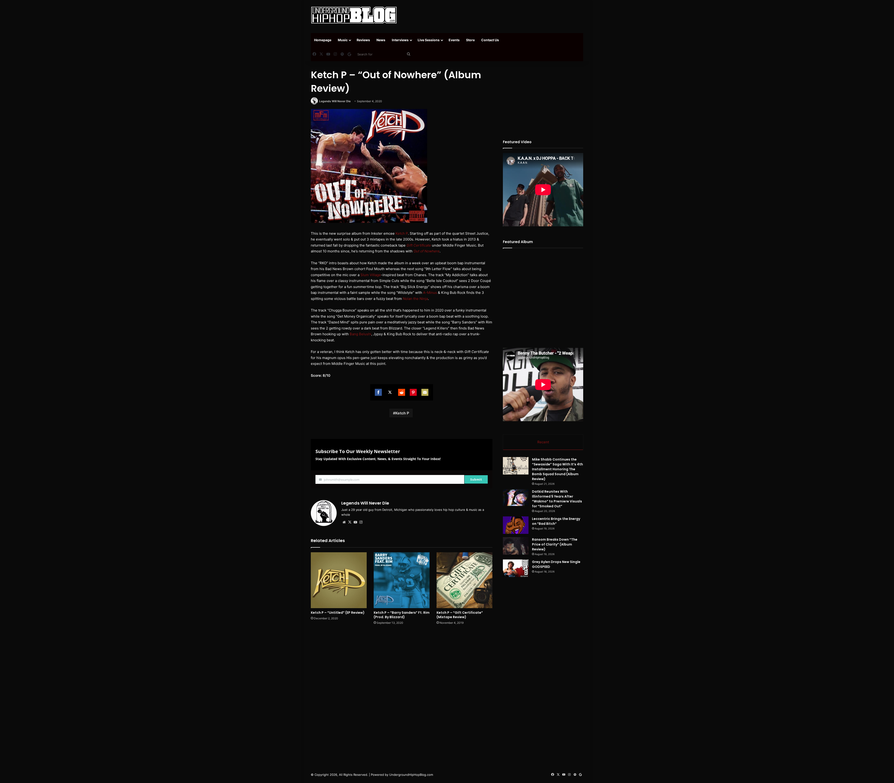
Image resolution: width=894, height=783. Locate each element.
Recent (543, 442)
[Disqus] (401, 695)
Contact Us (490, 40)
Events (454, 40)
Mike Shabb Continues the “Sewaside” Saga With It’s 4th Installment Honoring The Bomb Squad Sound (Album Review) (557, 469)
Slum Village (370, 275)
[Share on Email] (424, 392)
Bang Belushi (360, 334)
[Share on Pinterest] (413, 392)
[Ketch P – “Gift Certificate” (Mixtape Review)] (464, 580)
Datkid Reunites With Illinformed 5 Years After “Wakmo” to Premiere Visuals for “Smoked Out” (557, 498)
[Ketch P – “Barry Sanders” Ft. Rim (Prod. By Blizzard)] (402, 580)
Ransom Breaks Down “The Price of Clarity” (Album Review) (554, 544)
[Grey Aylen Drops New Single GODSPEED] (515, 568)
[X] (349, 522)
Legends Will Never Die (335, 101)
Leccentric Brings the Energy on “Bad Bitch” (556, 521)
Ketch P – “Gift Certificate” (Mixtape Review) (460, 614)
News (380, 40)
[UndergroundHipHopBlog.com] (354, 15)
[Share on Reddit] (401, 392)
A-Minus (430, 292)
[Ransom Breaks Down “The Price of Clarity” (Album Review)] (515, 546)
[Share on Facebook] (378, 392)
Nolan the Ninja (415, 298)
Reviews (363, 40)
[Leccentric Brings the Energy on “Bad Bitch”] (515, 525)
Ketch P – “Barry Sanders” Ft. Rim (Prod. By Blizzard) (402, 614)
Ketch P (402, 233)
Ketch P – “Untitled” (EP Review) (338, 612)
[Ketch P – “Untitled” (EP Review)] (339, 580)
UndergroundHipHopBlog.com (411, 774)
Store (470, 40)
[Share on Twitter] (389, 392)
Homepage (322, 40)
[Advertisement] (493, 15)
